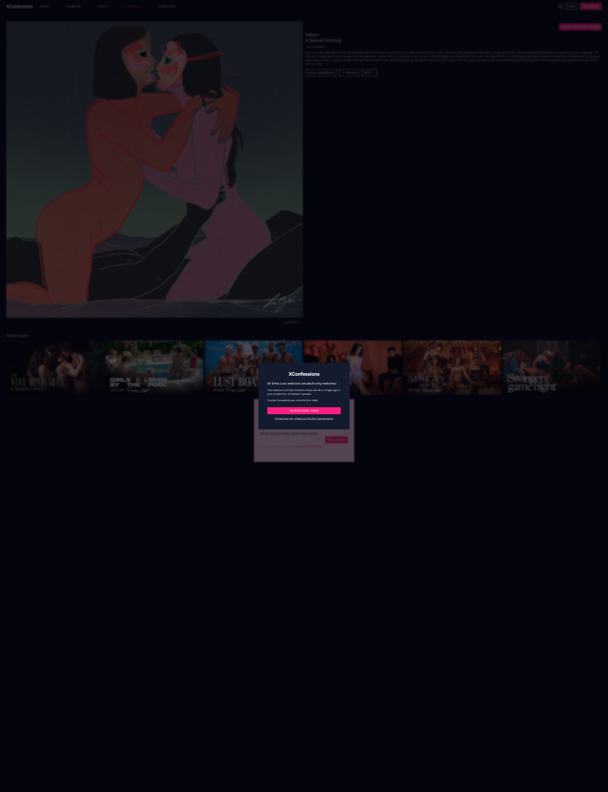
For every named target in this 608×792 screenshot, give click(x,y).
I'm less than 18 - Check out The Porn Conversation (304, 418)
